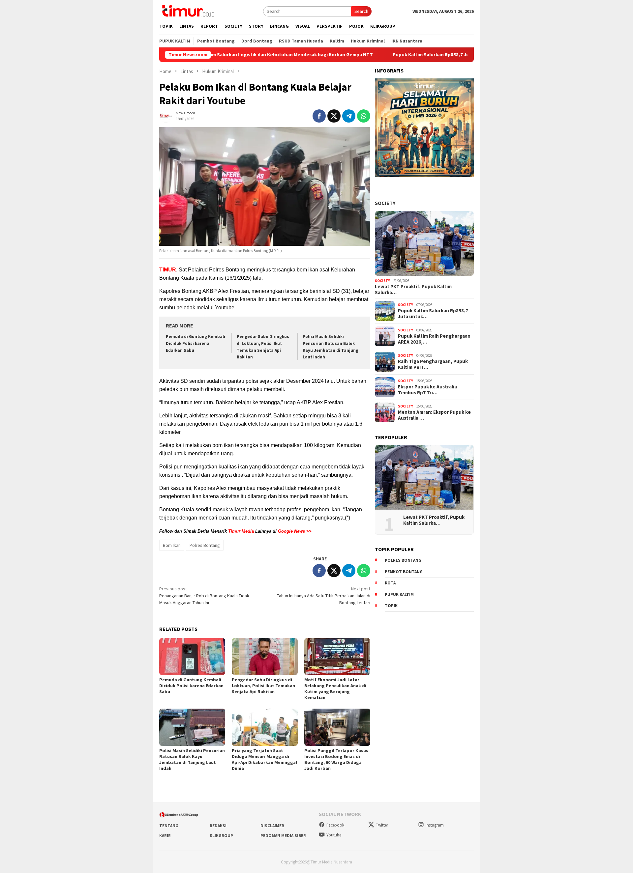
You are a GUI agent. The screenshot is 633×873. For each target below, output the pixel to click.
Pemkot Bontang (404, 572)
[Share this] (319, 116)
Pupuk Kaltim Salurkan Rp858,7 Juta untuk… (433, 314)
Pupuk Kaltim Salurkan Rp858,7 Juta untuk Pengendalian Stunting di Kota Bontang (446, 55)
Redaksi (218, 826)
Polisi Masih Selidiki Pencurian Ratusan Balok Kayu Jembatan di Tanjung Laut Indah (192, 759)
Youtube (333, 835)
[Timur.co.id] (187, 11)
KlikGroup (221, 835)
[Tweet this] (334, 116)
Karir (165, 835)
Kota (390, 583)
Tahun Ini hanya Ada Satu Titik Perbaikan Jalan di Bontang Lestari (323, 595)
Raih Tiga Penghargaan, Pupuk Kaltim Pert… (433, 364)
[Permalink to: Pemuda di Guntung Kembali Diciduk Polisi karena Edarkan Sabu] (192, 656)
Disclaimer (272, 826)
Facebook (335, 825)
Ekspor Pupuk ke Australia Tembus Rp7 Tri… (427, 390)
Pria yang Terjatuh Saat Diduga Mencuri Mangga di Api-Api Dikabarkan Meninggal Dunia (264, 759)
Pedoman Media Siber (283, 835)
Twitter (382, 825)
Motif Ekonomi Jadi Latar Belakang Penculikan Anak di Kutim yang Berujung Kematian (335, 688)
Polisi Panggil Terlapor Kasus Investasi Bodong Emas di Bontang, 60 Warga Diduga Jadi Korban (336, 759)
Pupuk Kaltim (399, 594)
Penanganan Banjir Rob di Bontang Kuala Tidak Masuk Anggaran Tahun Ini (204, 595)
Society (385, 203)
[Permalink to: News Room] (165, 115)
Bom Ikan (172, 545)
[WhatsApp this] (363, 116)
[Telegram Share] (348, 116)
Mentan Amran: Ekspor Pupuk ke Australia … (434, 415)
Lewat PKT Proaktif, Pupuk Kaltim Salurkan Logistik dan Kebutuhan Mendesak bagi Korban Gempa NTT (215, 55)
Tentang (168, 826)
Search (361, 11)
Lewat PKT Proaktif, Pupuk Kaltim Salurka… (413, 290)
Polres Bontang (205, 545)
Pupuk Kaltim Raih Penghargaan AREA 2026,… (434, 339)
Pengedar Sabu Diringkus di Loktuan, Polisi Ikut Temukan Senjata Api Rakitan (263, 685)
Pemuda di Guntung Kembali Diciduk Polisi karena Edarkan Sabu (195, 343)
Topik (391, 605)
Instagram (435, 825)
